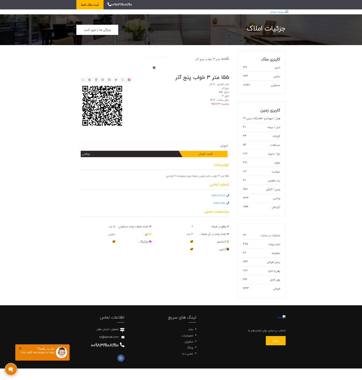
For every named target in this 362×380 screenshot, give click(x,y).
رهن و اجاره (274, 270)
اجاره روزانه (274, 244)
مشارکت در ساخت (270, 235)
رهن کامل (275, 279)
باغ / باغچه (274, 154)
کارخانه (276, 136)
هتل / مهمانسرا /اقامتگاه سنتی (263, 118)
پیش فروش (273, 262)
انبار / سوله (274, 127)
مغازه (277, 162)
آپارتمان (276, 207)
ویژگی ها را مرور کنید (97, 29)
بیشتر (276, 340)
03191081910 (219, 203)
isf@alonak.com (109, 337)
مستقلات (275, 145)
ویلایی (276, 198)
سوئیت (276, 171)
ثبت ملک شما (90, 4)
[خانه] (281, 317)
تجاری (277, 76)
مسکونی (275, 85)
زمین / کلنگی (273, 189)
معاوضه (276, 253)
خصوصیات (187, 335)
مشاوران (189, 341)
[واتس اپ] (120, 358)
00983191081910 (121, 5)
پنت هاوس (274, 180)
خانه (191, 329)
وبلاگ (190, 347)
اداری (277, 67)
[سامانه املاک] (279, 11)
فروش (276, 288)
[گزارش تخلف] (129, 79)
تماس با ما (187, 353)
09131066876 (218, 195)
